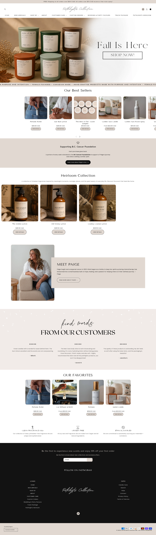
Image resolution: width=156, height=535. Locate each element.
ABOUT (32, 493)
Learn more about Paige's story (77, 162)
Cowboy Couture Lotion (97, 224)
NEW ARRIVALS (33, 488)
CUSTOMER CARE (32, 496)
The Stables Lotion (19, 224)
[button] (5, 9)
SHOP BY (33, 490)
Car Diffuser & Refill (64, 407)
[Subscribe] (90, 460)
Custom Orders (32, 499)
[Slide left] (76, 134)
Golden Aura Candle (110, 122)
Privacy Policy (123, 496)
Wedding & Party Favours (33, 502)
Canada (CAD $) (10, 530)
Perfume (91, 407)
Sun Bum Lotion (60, 122)
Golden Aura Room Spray (135, 122)
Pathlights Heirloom (33, 508)
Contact (123, 493)
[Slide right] (80, 134)
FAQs (123, 490)
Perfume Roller (36, 122)
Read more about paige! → (68, 280)
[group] (78, 50)
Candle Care (123, 485)
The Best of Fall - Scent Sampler (85, 123)
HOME (33, 485)
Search (123, 488)
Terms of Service (123, 499)
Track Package (32, 505)
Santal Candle (118, 407)
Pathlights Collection (129, 530)
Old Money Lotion (58, 224)
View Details (36, 128)
